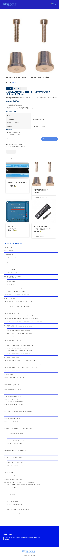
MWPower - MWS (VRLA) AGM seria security (18, 447)
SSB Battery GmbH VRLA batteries (13, 457)
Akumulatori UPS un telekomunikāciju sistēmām (17, 353)
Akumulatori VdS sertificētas (12, 357)
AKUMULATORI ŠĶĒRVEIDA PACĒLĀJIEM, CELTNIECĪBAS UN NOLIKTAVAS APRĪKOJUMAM (24, 321)
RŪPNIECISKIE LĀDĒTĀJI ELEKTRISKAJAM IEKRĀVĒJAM (19, 350)
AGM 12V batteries (11, 277)
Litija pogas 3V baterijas (13, 497)
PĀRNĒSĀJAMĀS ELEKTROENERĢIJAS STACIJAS (15, 450)
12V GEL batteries (8, 247)
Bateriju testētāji (9, 374)
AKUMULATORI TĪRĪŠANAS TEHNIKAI (12, 337)
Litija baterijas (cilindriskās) (12, 418)
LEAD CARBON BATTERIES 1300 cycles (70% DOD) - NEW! (18, 411)
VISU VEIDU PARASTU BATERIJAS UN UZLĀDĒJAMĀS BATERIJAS (19, 482)
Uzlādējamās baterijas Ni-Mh (14, 504)
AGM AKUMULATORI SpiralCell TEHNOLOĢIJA (15, 261)
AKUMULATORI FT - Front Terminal (13, 305)
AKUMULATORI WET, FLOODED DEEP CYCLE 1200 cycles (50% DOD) (20, 360)
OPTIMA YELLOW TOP (12, 272)
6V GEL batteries (8, 254)
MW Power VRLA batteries (11, 431)
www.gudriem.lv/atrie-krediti (6, 540)
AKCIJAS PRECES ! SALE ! (10, 298)
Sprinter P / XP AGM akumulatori (15, 401)
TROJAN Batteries (9, 472)
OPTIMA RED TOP (11, 269)
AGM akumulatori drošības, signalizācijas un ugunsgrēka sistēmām (25, 288)
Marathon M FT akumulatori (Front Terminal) (19, 306)
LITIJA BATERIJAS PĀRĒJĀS (10, 425)
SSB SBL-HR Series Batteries (14, 469)
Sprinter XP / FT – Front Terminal (15, 310)
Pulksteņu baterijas (12, 501)
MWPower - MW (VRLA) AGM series (15, 433)
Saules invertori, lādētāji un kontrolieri (18, 509)
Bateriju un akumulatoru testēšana (14, 377)
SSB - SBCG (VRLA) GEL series (14, 458)
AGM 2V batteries (11, 281)
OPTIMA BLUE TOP (11, 266)
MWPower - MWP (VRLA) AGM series (16, 443)
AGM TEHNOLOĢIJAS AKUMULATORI (13, 276)
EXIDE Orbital (10, 262)
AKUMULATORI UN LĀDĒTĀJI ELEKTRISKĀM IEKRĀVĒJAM (17, 348)
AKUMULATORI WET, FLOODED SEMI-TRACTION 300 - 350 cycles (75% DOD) (22, 364)
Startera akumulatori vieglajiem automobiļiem (19, 333)
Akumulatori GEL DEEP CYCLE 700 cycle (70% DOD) (20, 315)
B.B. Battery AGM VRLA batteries (12, 370)
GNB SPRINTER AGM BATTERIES (11, 399)
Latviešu (9, 88)
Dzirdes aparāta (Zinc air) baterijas (16, 491)
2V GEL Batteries (8, 250)
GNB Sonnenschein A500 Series (12, 392)
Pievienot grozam (50, 139)
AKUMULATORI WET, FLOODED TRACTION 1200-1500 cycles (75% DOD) (21, 367)
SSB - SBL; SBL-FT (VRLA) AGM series (15, 462)
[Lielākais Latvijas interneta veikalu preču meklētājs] (16, 537)
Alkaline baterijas (11, 487)
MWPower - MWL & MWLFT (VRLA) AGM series (18, 436)
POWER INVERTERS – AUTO (10, 453)
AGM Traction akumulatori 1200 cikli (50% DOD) (16, 294)
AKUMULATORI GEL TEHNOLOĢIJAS (12, 313)
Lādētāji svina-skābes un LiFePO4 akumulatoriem (17, 408)
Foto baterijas (11, 494)
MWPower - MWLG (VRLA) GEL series (16, 440)
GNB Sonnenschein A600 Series (12, 396)
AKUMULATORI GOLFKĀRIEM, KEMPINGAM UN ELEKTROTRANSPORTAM (21, 318)
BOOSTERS (7, 381)
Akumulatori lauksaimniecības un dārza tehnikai (20, 326)
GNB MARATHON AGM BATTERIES (12, 384)
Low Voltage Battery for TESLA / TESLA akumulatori (18, 428)
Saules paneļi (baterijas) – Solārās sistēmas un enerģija (22, 513)
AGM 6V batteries (11, 284)
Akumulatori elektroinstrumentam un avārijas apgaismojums (23, 484)
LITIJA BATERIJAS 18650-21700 (11, 421)
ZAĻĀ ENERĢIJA (8, 508)
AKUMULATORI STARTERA (10, 325)
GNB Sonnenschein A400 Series (12, 389)
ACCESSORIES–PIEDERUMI (18, 146)
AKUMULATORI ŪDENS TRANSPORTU (13, 340)
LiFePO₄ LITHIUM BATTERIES (10, 414)
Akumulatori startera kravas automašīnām (18, 330)
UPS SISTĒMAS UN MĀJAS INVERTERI (13, 475)
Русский (16, 88)
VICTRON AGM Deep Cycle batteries (16, 291)
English (24, 88)
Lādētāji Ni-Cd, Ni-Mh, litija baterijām (14, 404)
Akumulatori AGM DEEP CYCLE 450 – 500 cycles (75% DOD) (19, 301)
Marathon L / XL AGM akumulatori (15, 386)
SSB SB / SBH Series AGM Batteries (15, 465)
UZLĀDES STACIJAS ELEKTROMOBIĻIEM (13, 479)
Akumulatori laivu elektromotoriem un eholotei (20, 345)
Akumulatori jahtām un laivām (15, 342)
